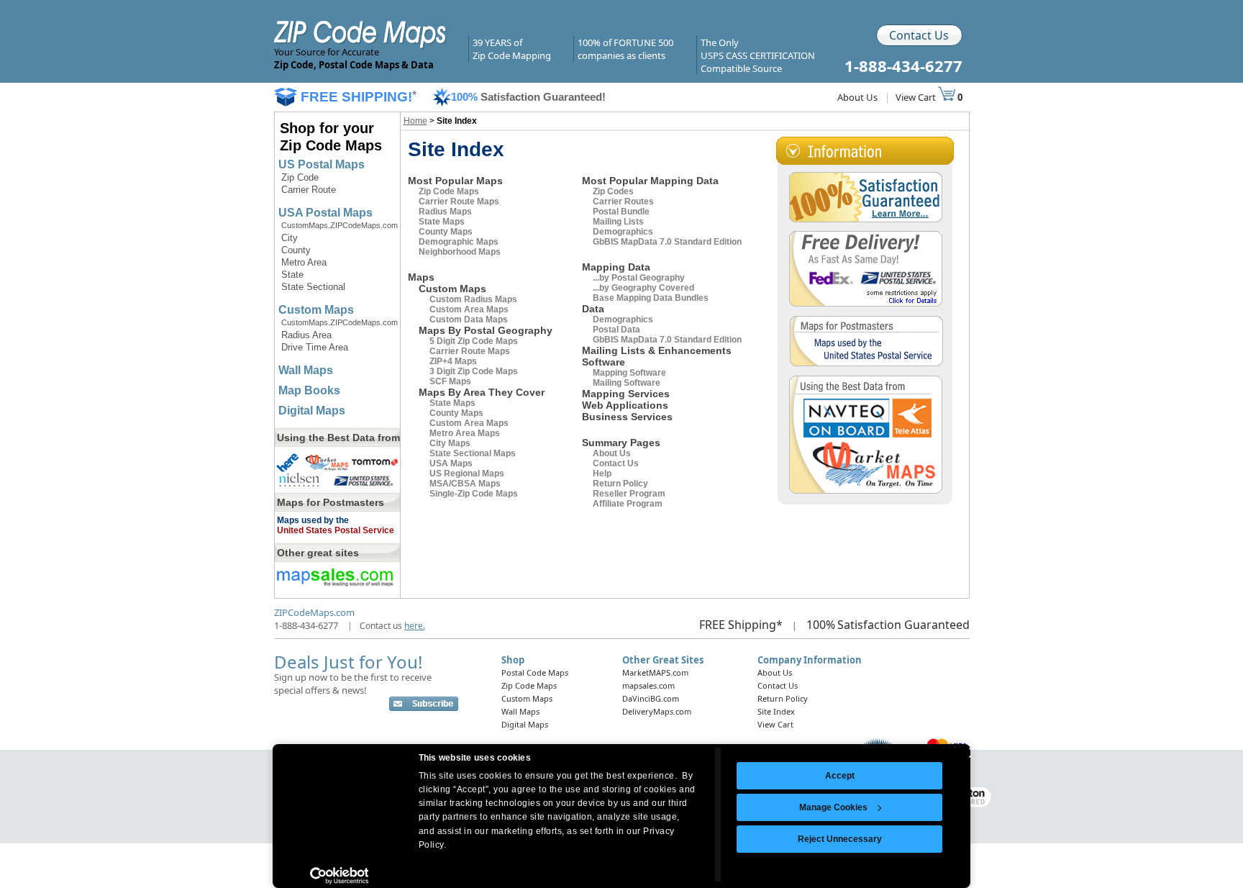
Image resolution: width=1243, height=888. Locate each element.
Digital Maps (311, 410)
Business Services (627, 416)
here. (414, 626)
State (292, 274)
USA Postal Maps (325, 213)
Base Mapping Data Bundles (651, 298)
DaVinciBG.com (650, 698)
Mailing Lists (618, 222)
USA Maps (451, 463)
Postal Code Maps (534, 672)
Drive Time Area (314, 347)
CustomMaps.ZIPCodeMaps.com (339, 225)
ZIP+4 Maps (453, 361)
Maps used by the (313, 520)
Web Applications (625, 405)
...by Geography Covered (643, 288)
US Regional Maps (466, 473)
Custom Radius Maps (473, 299)
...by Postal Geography (639, 278)
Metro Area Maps (464, 433)
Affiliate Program (628, 504)
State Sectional (313, 286)
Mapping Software (629, 373)
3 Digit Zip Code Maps (473, 371)
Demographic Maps (458, 242)
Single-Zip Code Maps (473, 494)
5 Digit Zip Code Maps (473, 341)
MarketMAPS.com (655, 672)
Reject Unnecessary (840, 839)
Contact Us (919, 35)
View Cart (917, 97)
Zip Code (300, 177)
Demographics (623, 232)
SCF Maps (450, 381)
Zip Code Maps (449, 191)
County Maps (446, 232)
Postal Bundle (621, 212)
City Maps (449, 443)
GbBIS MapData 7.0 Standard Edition (667, 242)
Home (415, 121)
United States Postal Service (335, 530)
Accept (840, 776)
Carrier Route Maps (459, 201)
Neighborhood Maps (460, 252)
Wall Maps (305, 370)
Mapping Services (626, 393)
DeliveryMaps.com (656, 711)
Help (602, 473)
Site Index (776, 711)
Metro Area (304, 262)
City (289, 237)
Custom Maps (316, 310)
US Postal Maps (321, 164)
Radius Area (306, 335)
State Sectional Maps (472, 453)
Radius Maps (445, 212)
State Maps (442, 222)
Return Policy (620, 484)
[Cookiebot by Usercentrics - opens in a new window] (339, 875)
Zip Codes (613, 191)
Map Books (309, 390)
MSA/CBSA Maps (465, 484)
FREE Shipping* (741, 625)
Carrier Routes (623, 201)
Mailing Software (626, 383)
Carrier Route (308, 189)
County (296, 250)
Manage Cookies (833, 807)
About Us (857, 97)
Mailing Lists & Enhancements (657, 350)
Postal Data (616, 330)
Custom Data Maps (468, 319)
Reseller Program (629, 494)
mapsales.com (648, 685)
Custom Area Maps (469, 309)
